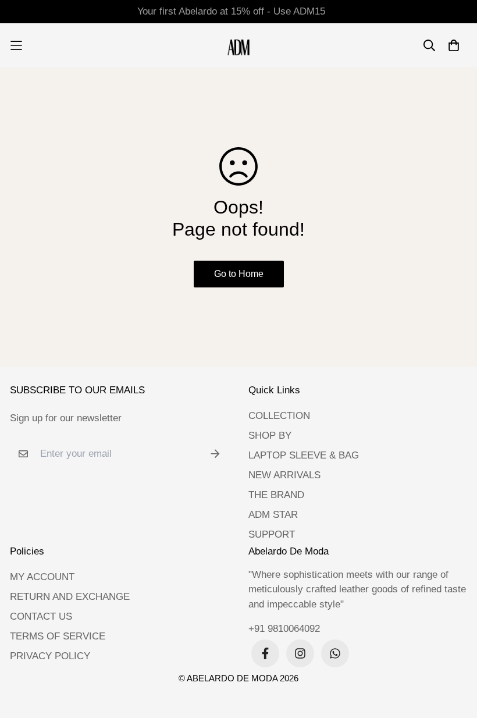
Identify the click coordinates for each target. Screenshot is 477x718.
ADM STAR (273, 514)
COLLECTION (279, 415)
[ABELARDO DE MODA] (239, 45)
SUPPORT (271, 534)
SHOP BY (269, 435)
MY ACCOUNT (42, 576)
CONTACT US (41, 616)
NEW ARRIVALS (284, 475)
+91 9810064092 (284, 628)
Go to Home (239, 274)
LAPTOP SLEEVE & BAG (303, 455)
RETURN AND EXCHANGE (70, 596)
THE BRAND (276, 494)
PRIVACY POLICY (50, 656)
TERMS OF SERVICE (57, 636)
